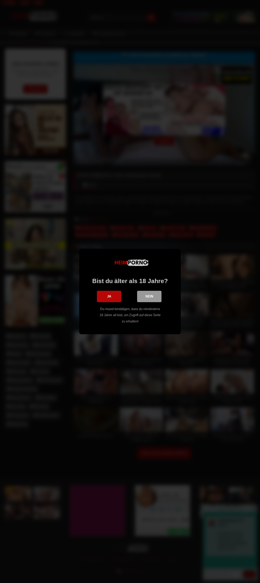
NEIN (149, 296)
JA (109, 296)
